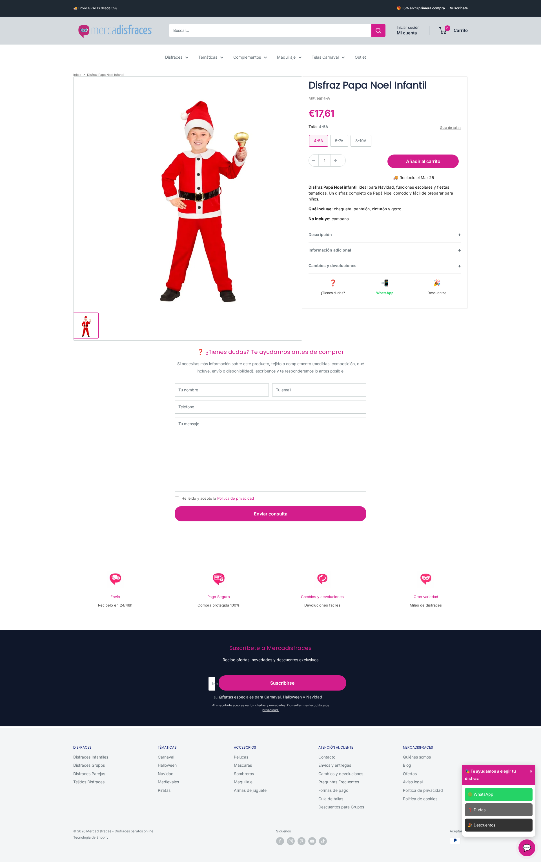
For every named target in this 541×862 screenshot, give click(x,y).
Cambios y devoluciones (332, 265)
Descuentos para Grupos (341, 806)
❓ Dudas (476, 809)
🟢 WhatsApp (480, 794)
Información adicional (330, 250)
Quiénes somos (417, 757)
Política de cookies (420, 798)
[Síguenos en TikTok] (323, 841)
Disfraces (173, 57)
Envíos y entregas (334, 765)
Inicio (77, 75)
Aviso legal (413, 781)
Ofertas (410, 773)
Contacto (326, 757)
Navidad (166, 773)
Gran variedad (426, 596)
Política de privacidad (235, 498)
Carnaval (166, 757)
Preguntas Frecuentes (338, 781)
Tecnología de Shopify (90, 837)
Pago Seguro (218, 596)
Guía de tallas (450, 127)
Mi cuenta (407, 33)
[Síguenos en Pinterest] (301, 841)
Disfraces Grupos (89, 765)
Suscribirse (282, 683)
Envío (115, 596)
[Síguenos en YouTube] (312, 841)
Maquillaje (286, 57)
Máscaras (243, 765)
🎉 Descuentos (481, 825)
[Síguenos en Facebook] (280, 841)
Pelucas (241, 757)
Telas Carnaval (325, 57)
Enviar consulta (270, 514)
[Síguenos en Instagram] (291, 841)
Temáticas (207, 57)
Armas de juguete (250, 790)
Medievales (168, 781)
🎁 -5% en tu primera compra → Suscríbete (432, 8)
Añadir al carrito (423, 161)
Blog (407, 765)
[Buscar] (378, 31)
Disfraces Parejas (89, 773)
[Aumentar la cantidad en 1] (335, 160)
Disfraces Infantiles (90, 757)
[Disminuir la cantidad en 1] (313, 160)
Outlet (360, 57)
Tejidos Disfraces (89, 781)
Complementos (247, 57)
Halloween (167, 765)
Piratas (164, 790)
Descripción (320, 234)
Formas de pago (333, 790)
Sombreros (244, 773)
